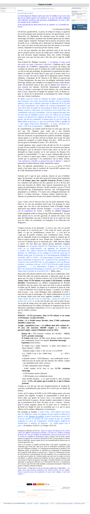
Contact (36, 503)
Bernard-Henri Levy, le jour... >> (48, 8)
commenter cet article (65, 488)
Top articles (30, 503)
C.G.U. (52, 503)
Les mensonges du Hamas (25, 13)
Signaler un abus (44, 503)
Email (73, 15)
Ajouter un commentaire (31, 495)
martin (12, 503)
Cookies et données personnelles (64, 503)
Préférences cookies (80, 503)
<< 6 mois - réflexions (36, 8)
